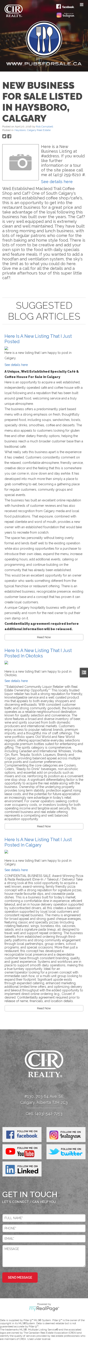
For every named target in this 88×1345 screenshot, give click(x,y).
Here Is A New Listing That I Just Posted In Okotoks (38, 653)
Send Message (20, 1277)
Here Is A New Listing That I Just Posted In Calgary (38, 842)
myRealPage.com (44, 1309)
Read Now (44, 637)
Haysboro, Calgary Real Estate (32, 130)
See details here (57, 181)
